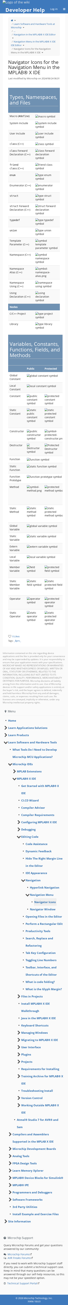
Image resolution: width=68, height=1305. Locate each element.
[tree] (34, 720)
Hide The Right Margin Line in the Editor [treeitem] (44, 862)
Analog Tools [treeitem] (21, 1156)
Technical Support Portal (22, 1283)
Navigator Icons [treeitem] (45, 902)
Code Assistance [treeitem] (37, 844)
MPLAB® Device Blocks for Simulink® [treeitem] (38, 1178)
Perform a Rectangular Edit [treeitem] (44, 924)
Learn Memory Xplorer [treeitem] (28, 1170)
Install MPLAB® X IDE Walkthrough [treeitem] (35, 1007)
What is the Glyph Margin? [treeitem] (44, 989)
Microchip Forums (19, 1254)
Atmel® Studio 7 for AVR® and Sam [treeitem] (37, 1123)
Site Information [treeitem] (19, 1221)
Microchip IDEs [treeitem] (23, 764)
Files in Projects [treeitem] (32, 996)
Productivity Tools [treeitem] (38, 931)
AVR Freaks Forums (19, 1258)
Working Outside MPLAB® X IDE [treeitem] (40, 1108)
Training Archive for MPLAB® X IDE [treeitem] (42, 1079)
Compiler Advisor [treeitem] (33, 807)
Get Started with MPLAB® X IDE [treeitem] (40, 789)
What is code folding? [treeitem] (40, 982)
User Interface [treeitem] (31, 1047)
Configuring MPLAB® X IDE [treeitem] (39, 822)
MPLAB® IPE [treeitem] (21, 1185)
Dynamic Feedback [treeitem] (38, 851)
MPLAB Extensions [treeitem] (29, 771)
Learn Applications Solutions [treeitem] (27, 728)
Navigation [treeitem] (33, 880)
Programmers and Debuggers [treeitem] (32, 1192)
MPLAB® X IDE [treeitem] (26, 778)
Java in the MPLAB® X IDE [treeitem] (38, 1018)
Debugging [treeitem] (28, 829)
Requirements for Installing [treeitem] (40, 1069)
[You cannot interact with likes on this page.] (9, 636)
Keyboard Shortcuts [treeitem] (34, 1025)
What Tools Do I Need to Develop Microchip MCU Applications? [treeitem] (35, 753)
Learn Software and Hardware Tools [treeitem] (32, 742)
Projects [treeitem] (26, 1061)
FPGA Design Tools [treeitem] (25, 1163)
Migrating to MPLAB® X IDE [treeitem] (39, 1040)
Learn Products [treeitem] (18, 735)
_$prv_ (17, 640)
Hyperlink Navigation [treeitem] (44, 887)
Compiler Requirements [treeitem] (37, 815)
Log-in (54, 9)
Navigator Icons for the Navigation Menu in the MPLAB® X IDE (31, 50)
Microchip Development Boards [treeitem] (34, 1149)
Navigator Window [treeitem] (42, 909)
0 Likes (16, 636)
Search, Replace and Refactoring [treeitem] (39, 941)
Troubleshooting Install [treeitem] (37, 1091)
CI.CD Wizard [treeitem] (30, 800)
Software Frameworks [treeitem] (27, 1199)
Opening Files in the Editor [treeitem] (44, 916)
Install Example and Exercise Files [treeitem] (36, 1214)
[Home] (12, 20)
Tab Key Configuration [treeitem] (41, 953)
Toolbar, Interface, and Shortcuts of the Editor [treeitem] (41, 971)
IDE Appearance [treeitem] (36, 873)
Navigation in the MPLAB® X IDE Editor (35, 34)
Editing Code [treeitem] (29, 836)
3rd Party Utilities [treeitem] (25, 1207)
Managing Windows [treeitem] (34, 1032)
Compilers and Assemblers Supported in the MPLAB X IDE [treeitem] (33, 1137)
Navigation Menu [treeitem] (41, 895)
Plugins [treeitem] (26, 1054)
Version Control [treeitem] (32, 1098)
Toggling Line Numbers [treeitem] (41, 960)
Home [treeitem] (12, 720)
